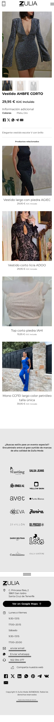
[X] (8, 120)
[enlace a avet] (17, 498)
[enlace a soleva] (17, 512)
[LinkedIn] (19, 676)
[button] (48, 15)
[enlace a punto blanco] (37, 499)
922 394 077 (17, 660)
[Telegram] (17, 120)
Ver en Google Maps (25, 603)
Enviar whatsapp (19, 654)
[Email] (21, 120)
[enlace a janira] (37, 512)
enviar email (17, 648)
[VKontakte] (46, 676)
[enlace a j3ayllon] (17, 524)
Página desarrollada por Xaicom (27, 700)
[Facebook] (4, 120)
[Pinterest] (33, 676)
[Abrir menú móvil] (27, 574)
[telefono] (3, 4)
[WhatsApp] (13, 120)
